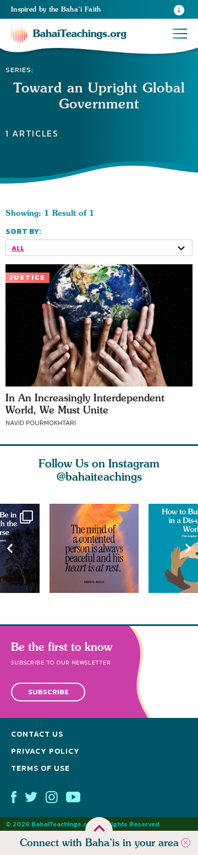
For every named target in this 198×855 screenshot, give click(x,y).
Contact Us (37, 734)
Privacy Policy (45, 751)
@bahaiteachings (99, 476)
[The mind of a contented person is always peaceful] (99, 548)
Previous (10, 548)
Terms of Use (40, 768)
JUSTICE (27, 277)
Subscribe (48, 692)
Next (188, 548)
